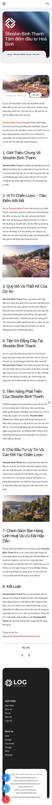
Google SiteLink (18, 797)
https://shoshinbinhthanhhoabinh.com (25, 783)
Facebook (9, 743)
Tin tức (35, 95)
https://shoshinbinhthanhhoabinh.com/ (21, 636)
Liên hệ (8, 721)
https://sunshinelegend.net (25, 777)
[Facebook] (22, 655)
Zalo (7, 736)
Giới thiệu (9, 705)
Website (8, 755)
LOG (24, 96)
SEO (7, 751)
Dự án (8, 713)
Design (8, 740)
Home (9, 54)
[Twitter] (29, 655)
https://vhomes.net (25, 786)
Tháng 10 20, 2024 (13, 96)
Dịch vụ (8, 709)
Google (8, 747)
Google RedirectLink (32, 797)
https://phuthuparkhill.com (26, 793)
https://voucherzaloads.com (25, 790)
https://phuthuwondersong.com (25, 780)
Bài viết (8, 717)
